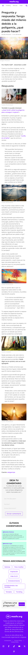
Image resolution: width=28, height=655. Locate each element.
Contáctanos (7, 640)
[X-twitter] (24, 646)
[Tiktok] (14, 646)
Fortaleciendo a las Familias (11, 586)
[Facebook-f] (9, 646)
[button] (3, 5)
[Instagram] (3, 646)
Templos (9, 592)
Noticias (15, 5)
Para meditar (19, 567)
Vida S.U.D (14, 576)
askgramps (11, 472)
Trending (8, 5)
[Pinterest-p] (14, 651)
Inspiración (23, 5)
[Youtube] (19, 646)
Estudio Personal (6, 34)
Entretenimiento (14, 581)
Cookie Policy (15, 642)
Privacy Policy (18, 640)
